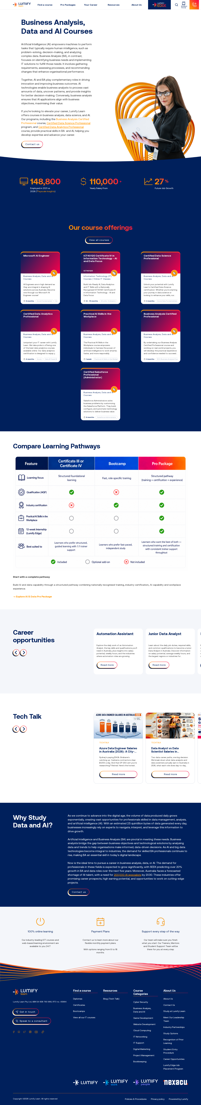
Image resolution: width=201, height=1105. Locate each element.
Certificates (79, 1005)
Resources (114, 5)
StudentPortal (183, 6)
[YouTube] (36, 1032)
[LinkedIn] (19, 1032)
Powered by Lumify (178, 1099)
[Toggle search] (176, 4)
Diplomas (77, 998)
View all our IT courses (84, 1017)
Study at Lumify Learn (174, 1011)
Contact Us (169, 1005)
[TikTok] (42, 1032)
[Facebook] (13, 1032)
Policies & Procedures (136, 1099)
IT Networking (140, 1036)
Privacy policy (157, 1099)
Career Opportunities (173, 1059)
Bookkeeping (139, 1061)
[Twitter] (24, 1032)
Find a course (45, 5)
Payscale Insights (46, 191)
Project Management (143, 1055)
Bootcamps (79, 1011)
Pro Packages (67, 5)
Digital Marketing (141, 1049)
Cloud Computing (142, 1030)
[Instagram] (30, 1032)
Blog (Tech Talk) (111, 998)
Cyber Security (140, 1002)
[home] (25, 991)
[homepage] (22, 4)
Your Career (90, 5)
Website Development (144, 1024)
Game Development (143, 1018)
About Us (137, 5)
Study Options (170, 1033)
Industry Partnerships (174, 1027)
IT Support (138, 1043)
